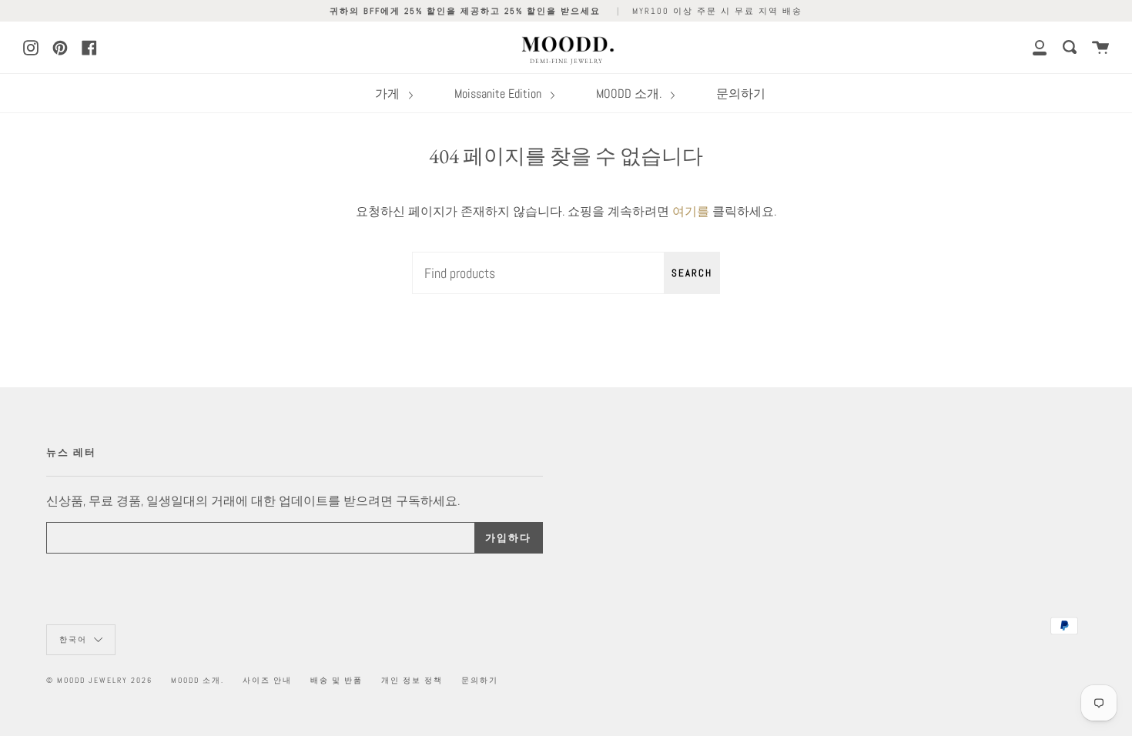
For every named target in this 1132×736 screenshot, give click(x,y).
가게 (389, 93)
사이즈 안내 (267, 680)
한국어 (74, 639)
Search (691, 272)
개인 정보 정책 (412, 680)
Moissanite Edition (499, 93)
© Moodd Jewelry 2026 (99, 680)
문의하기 (740, 93)
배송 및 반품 (336, 680)
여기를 (690, 211)
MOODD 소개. (630, 93)
